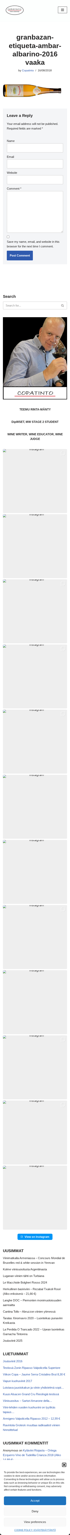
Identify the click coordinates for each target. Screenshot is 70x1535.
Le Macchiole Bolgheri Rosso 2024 (25, 1282)
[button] (64, 1465)
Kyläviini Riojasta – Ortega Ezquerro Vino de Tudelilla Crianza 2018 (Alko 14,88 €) (32, 1455)
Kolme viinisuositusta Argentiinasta (25, 1269)
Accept (35, 1500)
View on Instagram (36, 1236)
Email (10, 156)
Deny (35, 1511)
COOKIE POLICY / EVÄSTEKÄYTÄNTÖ (35, 1530)
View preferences (35, 1522)
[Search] (62, 305)
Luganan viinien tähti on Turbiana (23, 1276)
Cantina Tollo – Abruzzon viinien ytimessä (29, 1311)
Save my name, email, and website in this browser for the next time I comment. (33, 244)
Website (12, 172)
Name (11, 141)
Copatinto (28, 70)
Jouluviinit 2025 (12, 1340)
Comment (14, 188)
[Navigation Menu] (62, 10)
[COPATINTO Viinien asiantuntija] (14, 10)
